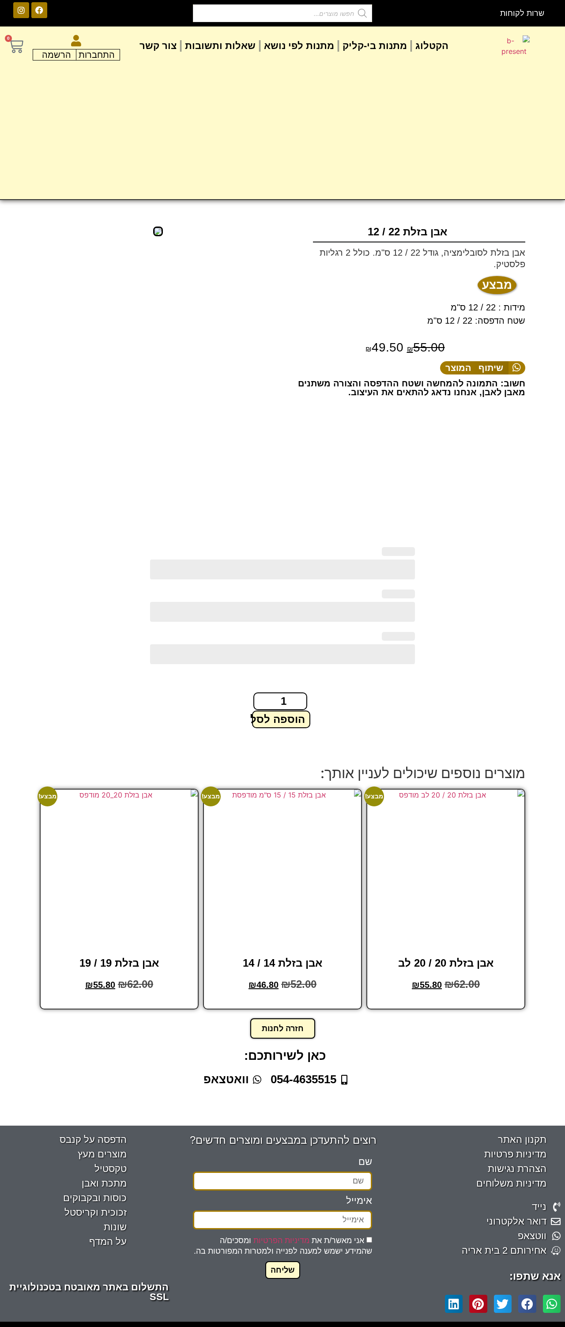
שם (365, 1162)
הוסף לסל (445, 1002)
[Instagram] (21, 10)
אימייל (359, 1201)
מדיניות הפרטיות (281, 1240)
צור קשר (158, 45)
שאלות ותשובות (220, 45)
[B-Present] (158, 231)
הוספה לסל (278, 719)
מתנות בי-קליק (375, 45)
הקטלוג (431, 45)
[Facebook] (39, 10)
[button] (482, 367)
